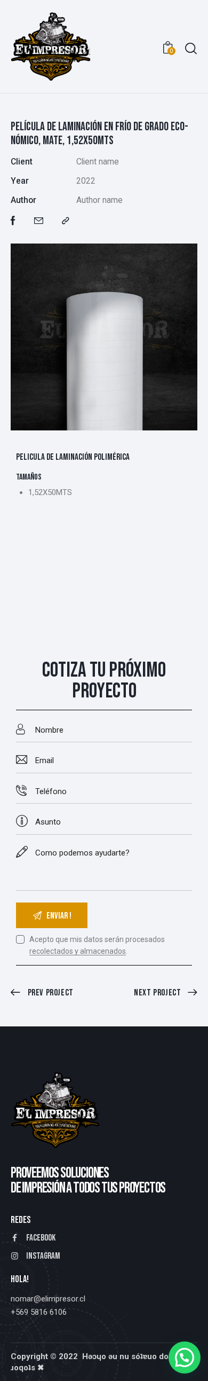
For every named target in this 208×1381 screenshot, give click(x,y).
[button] (65, 221)
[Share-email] (38, 221)
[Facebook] (13, 221)
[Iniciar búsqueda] (191, 48)
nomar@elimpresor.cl (48, 1299)
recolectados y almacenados (77, 951)
